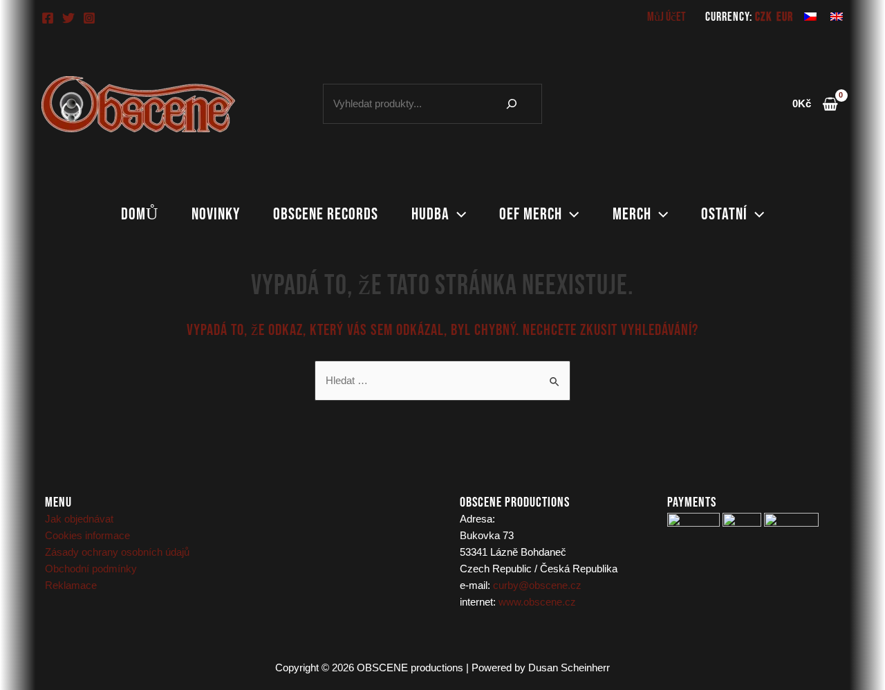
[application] (457, 214)
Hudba (430, 214)
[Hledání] (512, 103)
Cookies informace (87, 535)
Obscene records (325, 214)
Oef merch (530, 214)
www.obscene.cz (537, 602)
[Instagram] (89, 18)
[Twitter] (68, 18)
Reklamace (71, 585)
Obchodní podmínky (91, 568)
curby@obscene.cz (537, 585)
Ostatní (724, 214)
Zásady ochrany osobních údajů (117, 552)
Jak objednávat (79, 519)
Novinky (216, 214)
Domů (139, 214)
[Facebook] (47, 18)
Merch (632, 214)
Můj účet (666, 17)
